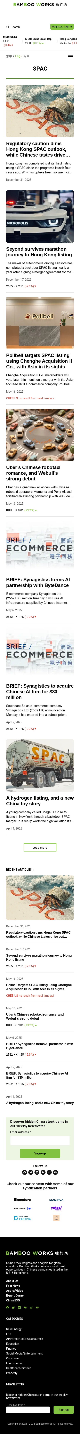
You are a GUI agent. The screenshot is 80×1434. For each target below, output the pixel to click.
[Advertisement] (40, 15)
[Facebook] (24, 1172)
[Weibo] (49, 1172)
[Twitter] (30, 1172)
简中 (26, 56)
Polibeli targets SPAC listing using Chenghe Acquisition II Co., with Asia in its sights (39, 361)
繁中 (9, 56)
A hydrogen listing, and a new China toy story (40, 800)
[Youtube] (55, 1172)
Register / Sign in (62, 26)
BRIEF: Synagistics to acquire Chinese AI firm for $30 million (39, 691)
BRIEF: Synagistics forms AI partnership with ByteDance (38, 582)
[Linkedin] (36, 1172)
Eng (17, 56)
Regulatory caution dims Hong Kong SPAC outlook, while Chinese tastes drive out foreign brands (36, 149)
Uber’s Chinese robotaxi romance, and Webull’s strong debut (33, 473)
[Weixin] (43, 1172)
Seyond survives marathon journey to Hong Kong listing (39, 251)
